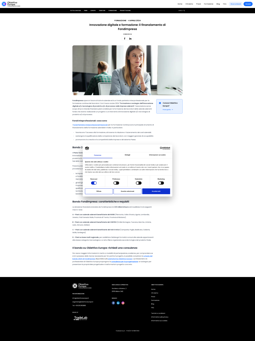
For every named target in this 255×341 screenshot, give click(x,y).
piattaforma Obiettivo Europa (120, 259)
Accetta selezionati (127, 191)
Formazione (208, 4)
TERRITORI (102, 10)
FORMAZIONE (112, 10)
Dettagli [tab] (127, 155)
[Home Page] (11, 4)
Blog (218, 4)
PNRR (85, 10)
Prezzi (198, 4)
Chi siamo (189, 4)
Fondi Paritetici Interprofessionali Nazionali (90, 125)
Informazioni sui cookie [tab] (157, 155)
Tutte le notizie (75, 10)
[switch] (116, 183)
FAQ (224, 4)
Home (180, 4)
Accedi (248, 4)
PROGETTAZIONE (125, 10)
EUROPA (93, 10)
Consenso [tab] (97, 155)
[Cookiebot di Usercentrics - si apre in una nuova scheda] (161, 148)
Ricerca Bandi (236, 4)
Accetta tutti (156, 191)
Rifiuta (99, 191)
